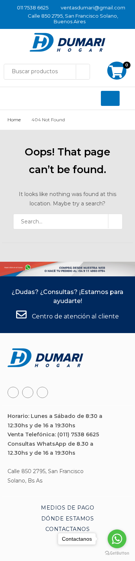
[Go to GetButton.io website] (117, 553)
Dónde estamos (67, 518)
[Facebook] (13, 392)
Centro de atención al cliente (74, 316)
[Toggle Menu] (110, 98)
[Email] (42, 392)
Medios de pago (67, 507)
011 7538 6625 (32, 8)
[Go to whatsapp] (117, 538)
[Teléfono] (27, 392)
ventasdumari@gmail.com (93, 8)
